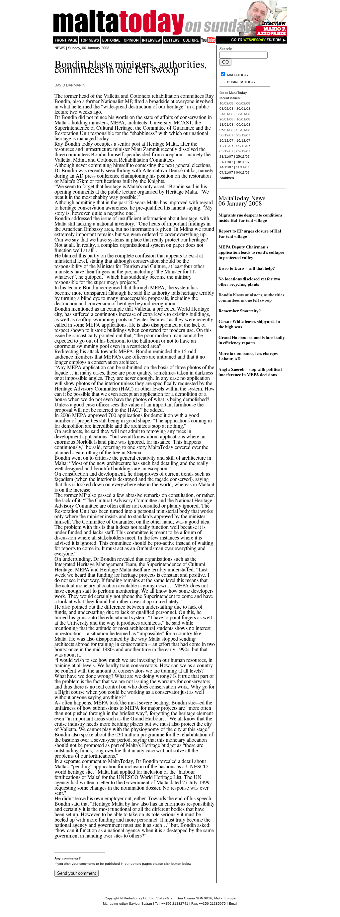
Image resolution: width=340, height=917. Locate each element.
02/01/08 (243, 130)
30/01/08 (243, 108)
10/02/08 (226, 103)
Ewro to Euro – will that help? (246, 268)
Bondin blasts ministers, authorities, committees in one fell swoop (251, 297)
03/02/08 (226, 108)
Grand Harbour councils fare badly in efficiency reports (251, 340)
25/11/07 (243, 156)
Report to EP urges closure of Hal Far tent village (249, 233)
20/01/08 (226, 119)
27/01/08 (226, 114)
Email (233, 903)
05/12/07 (226, 151)
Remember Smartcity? (239, 310)
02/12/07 (243, 151)
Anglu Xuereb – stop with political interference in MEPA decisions (250, 372)
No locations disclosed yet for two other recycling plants (249, 281)
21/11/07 (226, 162)
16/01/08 (243, 119)
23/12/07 (243, 135)
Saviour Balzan (140, 903)
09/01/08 (243, 124)
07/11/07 (226, 172)
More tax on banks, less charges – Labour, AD (249, 356)
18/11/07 (243, 162)
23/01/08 (243, 114)
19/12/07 (226, 140)
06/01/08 (226, 130)
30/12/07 (226, 135)
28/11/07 (226, 156)
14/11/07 (226, 167)
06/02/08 (243, 103)
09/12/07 (243, 146)
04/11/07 (243, 172)
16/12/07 (243, 140)
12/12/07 (226, 146)
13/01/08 (226, 124)
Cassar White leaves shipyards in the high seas (249, 324)
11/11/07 (242, 167)
